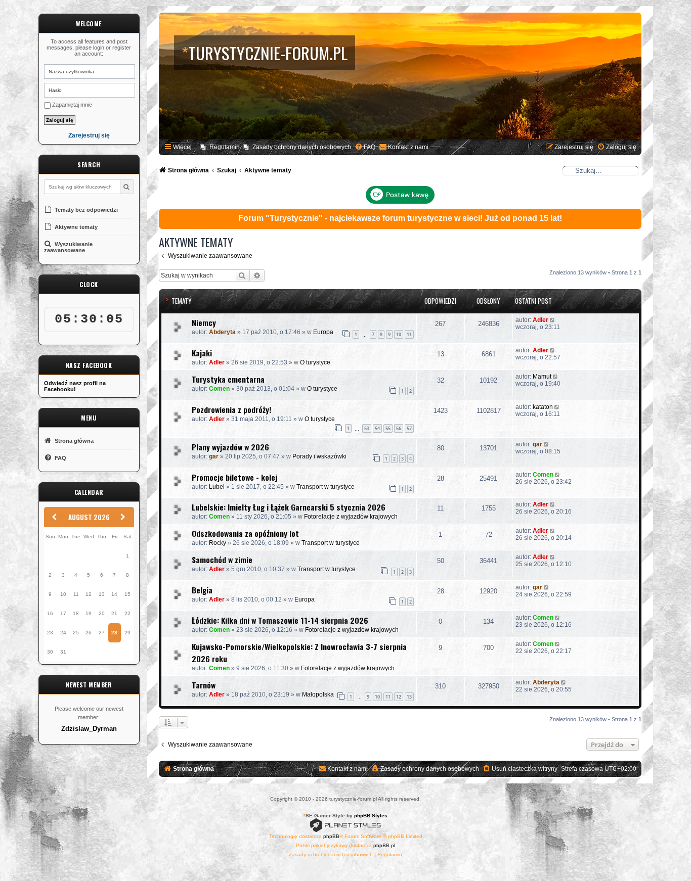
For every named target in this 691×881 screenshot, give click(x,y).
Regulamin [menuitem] (224, 147)
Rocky (217, 542)
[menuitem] (365, 147)
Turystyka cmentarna (228, 379)
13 (409, 696)
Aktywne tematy (75, 227)
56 (398, 428)
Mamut (542, 376)
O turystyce (315, 362)
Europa (323, 332)
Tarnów (203, 685)
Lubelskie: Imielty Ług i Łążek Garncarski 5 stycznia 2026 (288, 507)
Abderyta (222, 332)
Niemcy (204, 322)
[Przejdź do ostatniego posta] (553, 319)
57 (409, 428)
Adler (540, 319)
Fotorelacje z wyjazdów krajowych (351, 516)
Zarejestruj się (89, 135)
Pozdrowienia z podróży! (231, 409)
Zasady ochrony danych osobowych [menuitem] (301, 147)
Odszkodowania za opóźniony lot (245, 533)
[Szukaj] (127, 186)
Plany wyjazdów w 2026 (230, 447)
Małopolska (318, 694)
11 (409, 334)
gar (214, 456)
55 (388, 428)
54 (377, 428)
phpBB (331, 836)
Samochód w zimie (222, 559)
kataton (543, 406)
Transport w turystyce (325, 486)
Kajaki (202, 353)
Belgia (202, 590)
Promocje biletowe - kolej (234, 477)
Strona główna (73, 441)
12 (398, 696)
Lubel (217, 486)
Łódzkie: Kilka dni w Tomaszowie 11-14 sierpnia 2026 (280, 620)
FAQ (59, 458)
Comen (219, 388)
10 (398, 334)
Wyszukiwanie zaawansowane (68, 247)
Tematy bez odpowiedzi (85, 210)
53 (366, 428)
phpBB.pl (384, 845)
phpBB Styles (370, 815)
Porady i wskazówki (319, 456)
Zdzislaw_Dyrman (89, 728)
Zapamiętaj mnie (71, 105)
